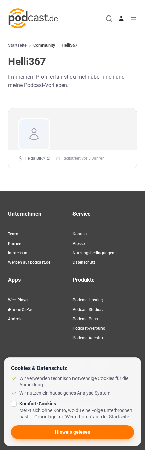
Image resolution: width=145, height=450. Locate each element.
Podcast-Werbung (88, 328)
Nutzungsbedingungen (93, 253)
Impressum (18, 253)
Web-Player (18, 300)
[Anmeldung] (121, 18)
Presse (78, 243)
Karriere (15, 243)
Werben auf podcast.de (29, 262)
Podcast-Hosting (87, 300)
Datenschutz (83, 262)
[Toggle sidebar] (133, 18)
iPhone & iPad (21, 309)
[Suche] (109, 18)
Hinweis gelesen (72, 432)
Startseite (17, 45)
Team (13, 234)
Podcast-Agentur (87, 337)
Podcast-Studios (87, 309)
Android (15, 319)
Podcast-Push (85, 319)
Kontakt (79, 234)
